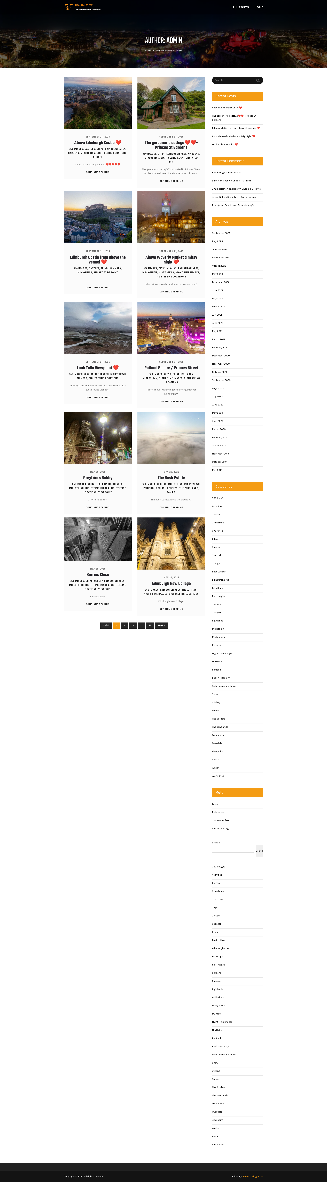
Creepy (98, 581)
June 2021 (217, 323)
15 (150, 625)
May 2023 (217, 274)
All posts (241, 7)
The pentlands (188, 488)
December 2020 (221, 355)
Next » (161, 625)
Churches (217, 530)
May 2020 (217, 412)
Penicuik (148, 488)
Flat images (218, 596)
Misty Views (166, 272)
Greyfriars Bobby (97, 478)
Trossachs (218, 735)
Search (216, 842)
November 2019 (220, 453)
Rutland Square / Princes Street (171, 368)
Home (259, 7)
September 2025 (221, 233)
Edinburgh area (115, 149)
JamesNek (217, 197)
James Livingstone (253, 1176)
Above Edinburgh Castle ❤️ (97, 142)
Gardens (73, 153)
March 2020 (219, 429)
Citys (100, 149)
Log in (215, 804)
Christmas (218, 522)
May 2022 (217, 298)
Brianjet (216, 205)
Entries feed (218, 812)
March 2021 (218, 339)
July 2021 (217, 314)
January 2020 (219, 445)
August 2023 (219, 265)
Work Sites (218, 775)
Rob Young (218, 172)
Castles (90, 149)
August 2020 (219, 388)
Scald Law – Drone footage (241, 197)
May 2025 (217, 241)
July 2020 (217, 396)
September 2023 (221, 257)
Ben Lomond (234, 172)
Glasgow (216, 612)
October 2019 (219, 461)
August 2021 (218, 306)
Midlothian (88, 153)
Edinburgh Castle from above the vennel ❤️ (98, 260)
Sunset (98, 157)
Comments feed (221, 820)
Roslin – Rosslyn (221, 677)
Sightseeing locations (112, 153)
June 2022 (217, 290)
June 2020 (217, 404)
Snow (215, 694)
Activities (94, 484)
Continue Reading (98, 172)
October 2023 (220, 249)
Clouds (172, 268)
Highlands (102, 374)
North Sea (217, 661)
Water (215, 767)
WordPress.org (220, 828)
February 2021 (220, 347)
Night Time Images (187, 272)
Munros (82, 378)
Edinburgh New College (171, 583)
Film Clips (217, 588)
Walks (171, 492)
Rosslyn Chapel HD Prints (237, 180)
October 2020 (220, 372)
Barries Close (98, 574)
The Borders (218, 718)
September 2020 (221, 380)
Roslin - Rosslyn (167, 488)
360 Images (76, 149)
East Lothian (219, 571)
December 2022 (221, 282)
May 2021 (217, 331)
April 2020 (217, 421)
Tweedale (217, 743)
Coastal (216, 555)
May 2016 (217, 470)
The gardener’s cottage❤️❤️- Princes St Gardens (171, 145)
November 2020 (221, 363)
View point (111, 272)
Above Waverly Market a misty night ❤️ (171, 260)
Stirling (216, 702)
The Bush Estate (171, 478)
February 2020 (220, 437)
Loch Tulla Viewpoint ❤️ (98, 368)
